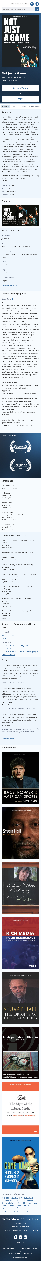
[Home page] (19, 4)
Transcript (5, 638)
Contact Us (27, 1230)
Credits (23, 107)
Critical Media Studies (10, 1198)
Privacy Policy (17, 1230)
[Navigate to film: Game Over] (20, 1163)
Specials (30, 1212)
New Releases (18, 1212)
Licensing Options (20, 88)
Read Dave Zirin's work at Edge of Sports (17, 646)
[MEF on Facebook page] (15, 1237)
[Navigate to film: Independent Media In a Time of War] (20, 1053)
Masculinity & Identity (25, 1200)
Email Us (20, 1242)
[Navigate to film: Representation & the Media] (20, 833)
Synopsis (5, 107)
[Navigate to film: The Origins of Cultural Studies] (20, 998)
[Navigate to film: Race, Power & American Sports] (20, 778)
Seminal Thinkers (24, 1203)
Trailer (14, 107)
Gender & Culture (8, 1203)
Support (35, 1230)
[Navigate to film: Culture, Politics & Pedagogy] (20, 888)
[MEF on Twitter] (20, 1237)
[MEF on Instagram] (25, 1237)
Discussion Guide (8, 635)
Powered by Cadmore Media (20, 1253)
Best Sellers (6, 1212)
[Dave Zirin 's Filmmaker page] (12, 299)
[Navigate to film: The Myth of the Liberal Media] (20, 1108)
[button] (20, 215)
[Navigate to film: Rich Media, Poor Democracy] (20, 943)
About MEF (6, 1230)
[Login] (37, 4)
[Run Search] (37, 9)
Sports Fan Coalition (9, 649)
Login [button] (20, 98)
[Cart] (32, 4)
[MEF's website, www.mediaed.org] (20, 1219)
